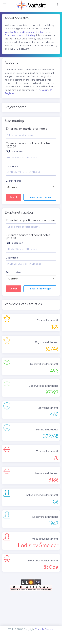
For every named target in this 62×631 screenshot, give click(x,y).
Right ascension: (14, 151)
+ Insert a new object (40, 197)
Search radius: (13, 180)
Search (13, 197)
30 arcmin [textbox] (12, 186)
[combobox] (31, 187)
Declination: (12, 165)
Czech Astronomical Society (20, 35)
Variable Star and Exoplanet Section (24, 31)
